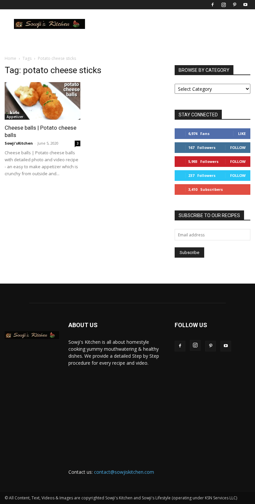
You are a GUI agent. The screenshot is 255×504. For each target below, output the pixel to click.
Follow (238, 147)
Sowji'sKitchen (19, 143)
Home (10, 58)
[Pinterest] (234, 4)
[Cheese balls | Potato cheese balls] (42, 101)
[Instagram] (223, 4)
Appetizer (15, 116)
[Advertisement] (116, 411)
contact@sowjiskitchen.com (124, 472)
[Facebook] (212, 4)
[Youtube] (245, 4)
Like (242, 133)
